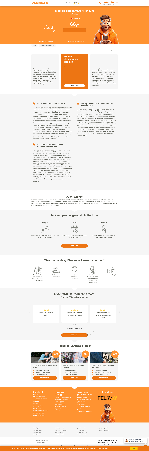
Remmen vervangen (82, 397)
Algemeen (35, 394)
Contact (41, 444)
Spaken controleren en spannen (85, 403)
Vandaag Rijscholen (60, 428)
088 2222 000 (108, 2)
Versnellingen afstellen (60, 406)
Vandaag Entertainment (61, 430)
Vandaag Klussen (37, 428)
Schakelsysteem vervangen (84, 399)
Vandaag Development (104, 427)
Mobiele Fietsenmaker (38, 406)
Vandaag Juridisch (59, 434)
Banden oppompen (59, 392)
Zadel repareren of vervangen (84, 411)
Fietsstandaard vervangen (61, 399)
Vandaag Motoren (59, 427)
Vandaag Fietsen (59, 432)
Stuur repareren (37, 408)
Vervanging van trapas (38, 413)
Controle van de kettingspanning (63, 397)
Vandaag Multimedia (82, 427)
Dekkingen (35, 399)
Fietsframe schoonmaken (83, 392)
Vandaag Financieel (82, 434)
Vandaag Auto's (36, 427)
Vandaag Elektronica (82, 432)
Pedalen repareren (59, 401)
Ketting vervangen (37, 405)
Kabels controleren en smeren (84, 394)
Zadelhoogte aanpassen (61, 409)
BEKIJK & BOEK (74, 86)
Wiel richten (58, 408)
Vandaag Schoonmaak (82, 428)
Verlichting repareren (60, 404)
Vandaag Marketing (104, 428)
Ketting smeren (81, 396)
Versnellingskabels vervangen (40, 410)
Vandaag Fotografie (104, 430)
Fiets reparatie (36, 401)
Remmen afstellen (59, 403)
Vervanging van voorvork (83, 409)
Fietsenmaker (36, 403)
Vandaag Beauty (37, 432)
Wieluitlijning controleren (39, 415)
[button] (33, 103)
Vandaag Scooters (81, 430)
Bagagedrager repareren (39, 396)
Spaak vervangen (81, 401)
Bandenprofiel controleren (61, 396)
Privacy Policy (41, 442)
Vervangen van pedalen (38, 412)
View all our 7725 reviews (74, 328)
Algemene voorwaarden (41, 440)
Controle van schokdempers (40, 398)
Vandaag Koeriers (37, 430)
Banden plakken (59, 394)
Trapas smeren (81, 404)
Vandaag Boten (36, 434)
